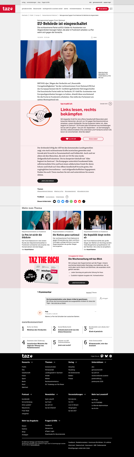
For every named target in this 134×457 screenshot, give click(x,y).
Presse (70, 379)
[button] (111, 8)
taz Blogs (95, 400)
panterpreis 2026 (97, 381)
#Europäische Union (83, 191)
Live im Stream (73, 405)
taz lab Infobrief (50, 408)
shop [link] (39, 2)
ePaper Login (49, 431)
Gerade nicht (104, 104)
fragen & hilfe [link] (45, 2)
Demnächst (72, 399)
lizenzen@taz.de (35, 445)
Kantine (24, 429)
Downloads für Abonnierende (55, 434)
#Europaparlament (70, 191)
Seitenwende (101, 445)
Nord (23, 384)
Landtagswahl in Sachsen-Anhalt (54, 374)
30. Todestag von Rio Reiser (54, 384)
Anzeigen (25, 435)
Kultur (24, 376)
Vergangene (72, 408)
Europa (37, 15)
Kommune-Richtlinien (96, 442)
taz (27, 356)
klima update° (26, 405)
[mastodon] (102, 357)
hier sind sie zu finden (58, 303)
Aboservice (49, 428)
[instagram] (110, 357)
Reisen (24, 426)
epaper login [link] (107, 2)
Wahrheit (25, 387)
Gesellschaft (26, 373)
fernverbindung (27, 402)
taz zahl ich (95, 373)
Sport (24, 379)
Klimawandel (49, 370)
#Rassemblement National (45, 191)
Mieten (47, 379)
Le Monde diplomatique (100, 405)
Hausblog (71, 370)
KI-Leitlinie (107, 442)
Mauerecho (26, 408)
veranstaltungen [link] (31, 2)
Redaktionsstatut (82, 442)
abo (93, 367)
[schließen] (110, 104)
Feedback (48, 425)
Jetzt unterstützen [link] (47, 181)
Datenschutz (80, 445)
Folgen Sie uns (95, 356)
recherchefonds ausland (100, 376)
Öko (23, 370)
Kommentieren (50, 197)
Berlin (24, 381)
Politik (31, 15)
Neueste (88, 292)
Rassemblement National (49, 15)
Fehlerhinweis (60, 197)
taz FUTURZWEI (97, 402)
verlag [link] (23, 2)
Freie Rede (25, 411)
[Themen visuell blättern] (93, 9)
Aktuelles (71, 367)
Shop (23, 432)
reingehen (25, 414)
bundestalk (25, 399)
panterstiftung (96, 379)
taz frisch (48, 402)
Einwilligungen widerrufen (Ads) (79, 448)
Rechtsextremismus (52, 381)
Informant (71, 445)
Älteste (95, 292)
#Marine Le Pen (59, 191)
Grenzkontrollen (50, 367)
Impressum (89, 445)
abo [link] (90, 2)
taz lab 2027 (72, 411)
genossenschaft (97, 370)
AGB (95, 445)
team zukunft (49, 399)
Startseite (25, 15)
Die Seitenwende (74, 373)
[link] (27, 9)
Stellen (70, 376)
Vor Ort (70, 402)
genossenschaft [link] (97, 2)
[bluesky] (106, 357)
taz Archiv (95, 408)
